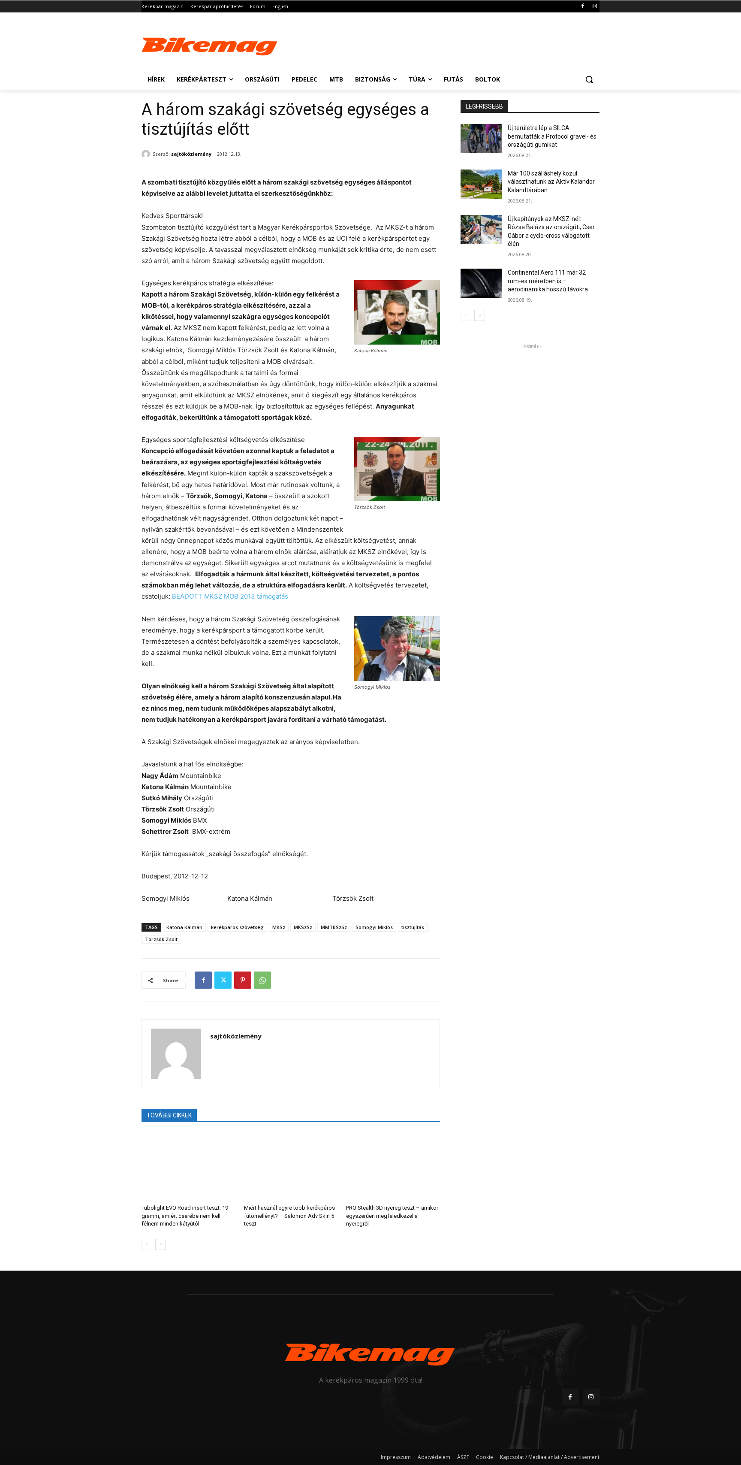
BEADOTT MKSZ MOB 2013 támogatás (230, 596)
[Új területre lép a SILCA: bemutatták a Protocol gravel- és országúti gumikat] (481, 138)
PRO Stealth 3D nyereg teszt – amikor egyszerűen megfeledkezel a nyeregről (392, 1215)
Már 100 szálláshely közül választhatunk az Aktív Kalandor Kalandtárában (551, 182)
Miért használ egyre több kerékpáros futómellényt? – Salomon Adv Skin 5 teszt (289, 1215)
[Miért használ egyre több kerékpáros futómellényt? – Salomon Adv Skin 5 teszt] (291, 1166)
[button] (589, 79)
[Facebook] (582, 7)
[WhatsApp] (262, 980)
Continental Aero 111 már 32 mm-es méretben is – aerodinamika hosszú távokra (548, 281)
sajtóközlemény (191, 154)
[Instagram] (594, 7)
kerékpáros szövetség (237, 927)
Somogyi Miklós (374, 927)
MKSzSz (303, 927)
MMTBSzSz (334, 927)
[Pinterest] (242, 980)
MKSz (278, 927)
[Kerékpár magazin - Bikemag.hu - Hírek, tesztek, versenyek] (210, 44)
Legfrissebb (484, 106)
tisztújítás (412, 927)
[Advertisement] (435, 43)
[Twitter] (223, 980)
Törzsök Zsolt (161, 939)
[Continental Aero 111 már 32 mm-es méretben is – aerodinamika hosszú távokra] (481, 283)
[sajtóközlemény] (147, 154)
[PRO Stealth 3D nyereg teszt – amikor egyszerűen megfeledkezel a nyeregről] (393, 1166)
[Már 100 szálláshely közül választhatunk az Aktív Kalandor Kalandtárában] (481, 184)
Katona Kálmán (184, 927)
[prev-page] (147, 1244)
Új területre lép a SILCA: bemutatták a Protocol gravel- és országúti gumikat (552, 136)
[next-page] (160, 1244)
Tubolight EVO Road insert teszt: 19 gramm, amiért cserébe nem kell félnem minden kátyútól (185, 1215)
